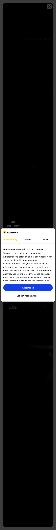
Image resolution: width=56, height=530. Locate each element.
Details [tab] (28, 239)
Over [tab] (45, 239)
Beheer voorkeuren (27, 296)
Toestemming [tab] (10, 239)
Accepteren (28, 287)
